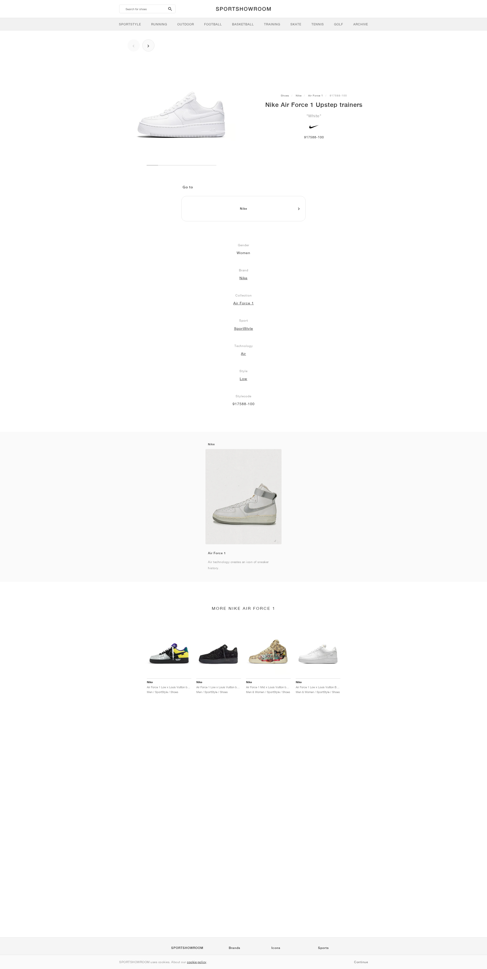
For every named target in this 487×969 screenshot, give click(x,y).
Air (243, 354)
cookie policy (196, 962)
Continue (361, 962)
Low (243, 379)
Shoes (285, 95)
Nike (299, 95)
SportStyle (243, 328)
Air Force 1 (315, 95)
